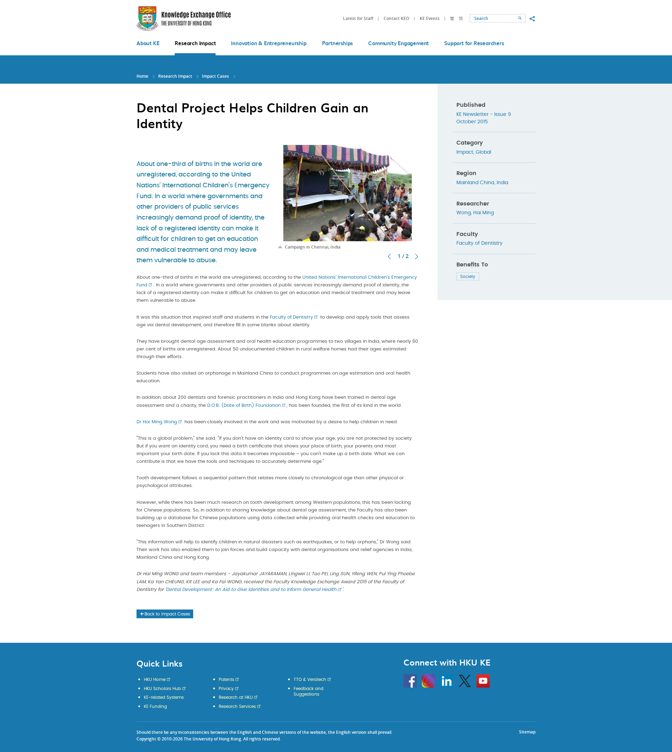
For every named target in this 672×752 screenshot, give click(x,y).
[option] (347, 197)
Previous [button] (389, 256)
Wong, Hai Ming (475, 212)
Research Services (237, 706)
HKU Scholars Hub (162, 689)
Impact (464, 152)
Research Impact (175, 76)
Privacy (226, 689)
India (502, 182)
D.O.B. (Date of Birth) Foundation (244, 405)
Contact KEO (396, 18)
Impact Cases (215, 76)
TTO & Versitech (310, 679)
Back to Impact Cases (167, 614)
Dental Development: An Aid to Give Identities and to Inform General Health (251, 589)
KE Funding (155, 706)
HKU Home (155, 679)
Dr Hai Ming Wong (156, 422)
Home (142, 76)
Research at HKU (236, 697)
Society (467, 276)
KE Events (430, 18)
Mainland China (475, 182)
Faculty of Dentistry (291, 317)
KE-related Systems (164, 697)
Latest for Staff (358, 18)
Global (483, 152)
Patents (226, 679)
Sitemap (527, 732)
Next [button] (416, 256)
